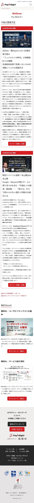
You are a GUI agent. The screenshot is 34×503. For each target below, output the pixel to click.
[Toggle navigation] (30, 4)
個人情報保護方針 (22, 492)
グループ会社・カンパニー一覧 (17, 460)
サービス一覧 (10, 449)
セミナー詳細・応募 (17, 143)
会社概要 (21, 449)
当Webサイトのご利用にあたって (17, 495)
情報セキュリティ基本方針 (11, 492)
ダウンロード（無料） (17, 351)
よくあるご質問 (24, 451)
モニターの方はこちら (23, 1)
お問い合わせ (17, 429)
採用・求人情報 (10, 451)
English (30, 1)
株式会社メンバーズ (17, 458)
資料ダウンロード (17, 424)
